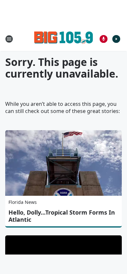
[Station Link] (63, 38)
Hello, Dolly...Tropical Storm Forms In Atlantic (61, 216)
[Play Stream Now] (116, 39)
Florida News (22, 202)
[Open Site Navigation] (9, 39)
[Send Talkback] (103, 39)
